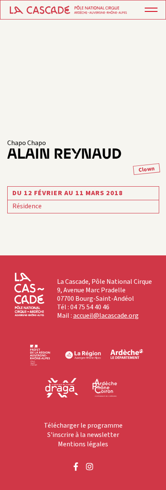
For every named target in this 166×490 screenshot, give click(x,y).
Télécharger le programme (83, 425)
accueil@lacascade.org (106, 315)
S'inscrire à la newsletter (83, 435)
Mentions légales (83, 444)
